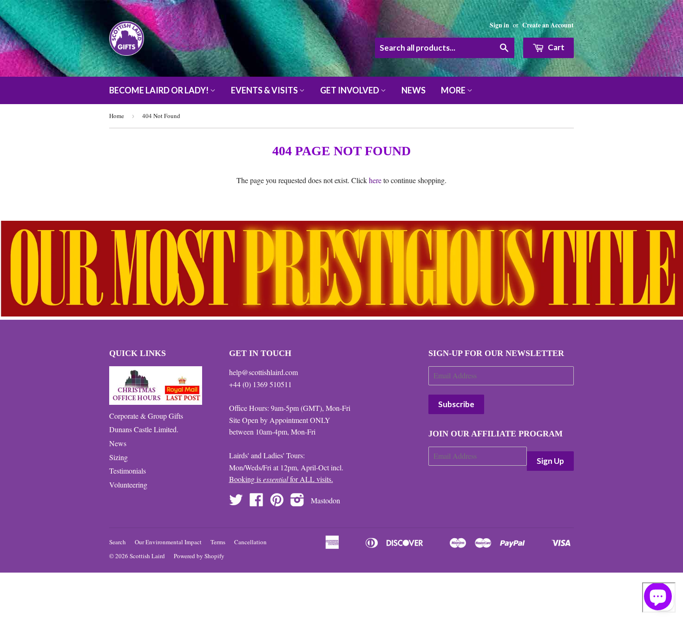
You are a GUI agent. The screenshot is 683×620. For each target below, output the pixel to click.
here (375, 180)
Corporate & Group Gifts (146, 416)
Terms (217, 542)
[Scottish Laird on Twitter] (236, 502)
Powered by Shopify (199, 556)
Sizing (118, 457)
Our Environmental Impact (168, 542)
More (454, 90)
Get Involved (350, 90)
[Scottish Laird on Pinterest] (277, 502)
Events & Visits (265, 90)
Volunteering (128, 484)
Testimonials (127, 470)
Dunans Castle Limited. (143, 429)
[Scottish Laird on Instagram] (297, 502)
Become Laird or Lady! (159, 90)
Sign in (499, 25)
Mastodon (325, 500)
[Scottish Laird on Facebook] (256, 502)
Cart (555, 47)
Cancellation (250, 542)
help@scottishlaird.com (263, 372)
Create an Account (548, 25)
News (413, 90)
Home (116, 116)
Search (117, 542)
